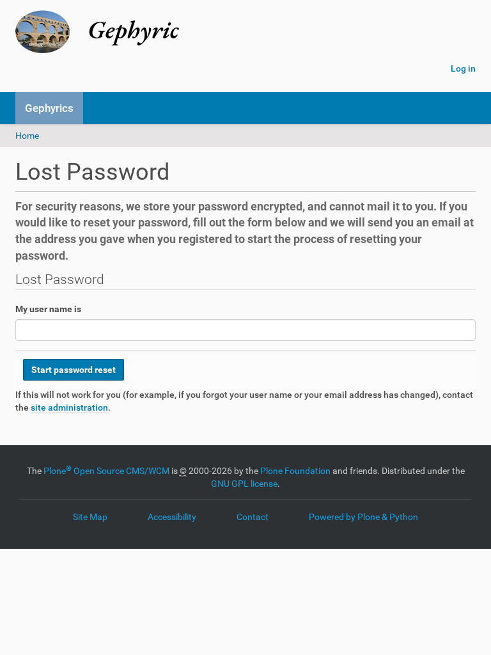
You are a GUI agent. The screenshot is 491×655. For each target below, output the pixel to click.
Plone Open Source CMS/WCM (106, 471)
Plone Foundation (295, 471)
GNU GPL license (244, 483)
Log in (463, 68)
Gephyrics (49, 108)
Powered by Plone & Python (363, 517)
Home (27, 135)
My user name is (48, 309)
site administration (69, 407)
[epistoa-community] (223, 32)
